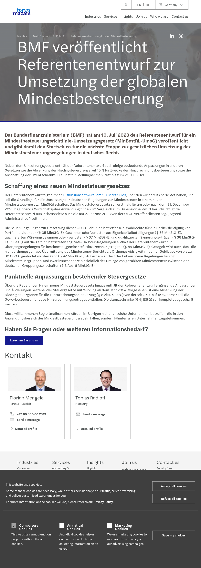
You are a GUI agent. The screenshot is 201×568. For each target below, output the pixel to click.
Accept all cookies (173, 486)
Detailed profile (26, 428)
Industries (93, 16)
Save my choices (173, 535)
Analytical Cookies (75, 527)
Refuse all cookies (173, 498)
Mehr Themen (41, 36)
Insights (127, 16)
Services (110, 16)
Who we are (159, 16)
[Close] (197, 15)
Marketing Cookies (123, 527)
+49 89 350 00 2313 (31, 414)
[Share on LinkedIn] (172, 36)
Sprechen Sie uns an (24, 340)
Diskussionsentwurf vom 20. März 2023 (94, 194)
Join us (141, 16)
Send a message (28, 419)
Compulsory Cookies (28, 527)
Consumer (23, 468)
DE (148, 4)
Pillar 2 (60, 36)
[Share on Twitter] (181, 36)
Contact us (180, 16)
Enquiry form (165, 468)
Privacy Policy (103, 501)
